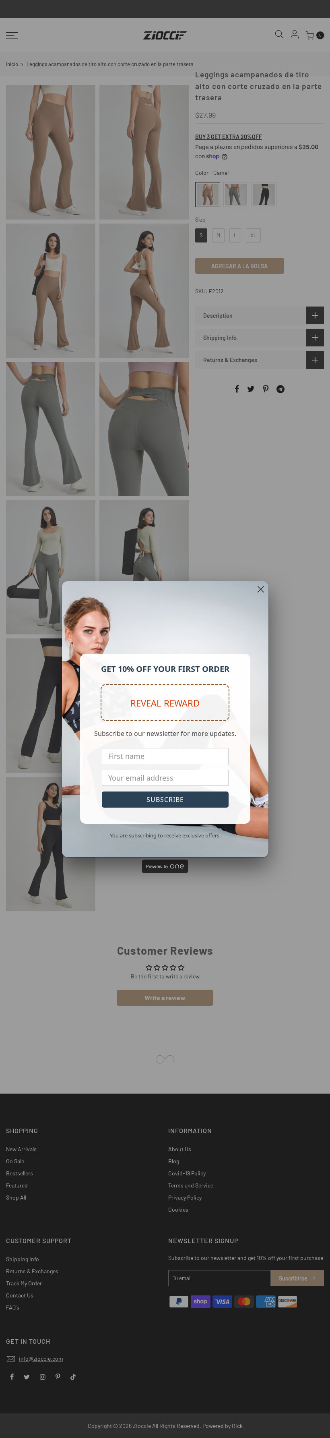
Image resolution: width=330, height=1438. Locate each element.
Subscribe (165, 799)
